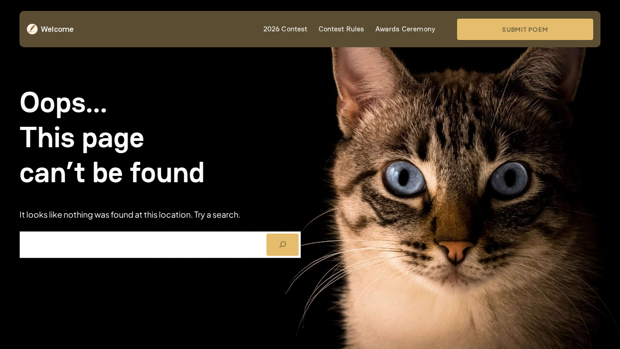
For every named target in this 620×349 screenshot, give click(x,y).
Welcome (57, 29)
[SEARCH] (282, 245)
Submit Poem (525, 29)
